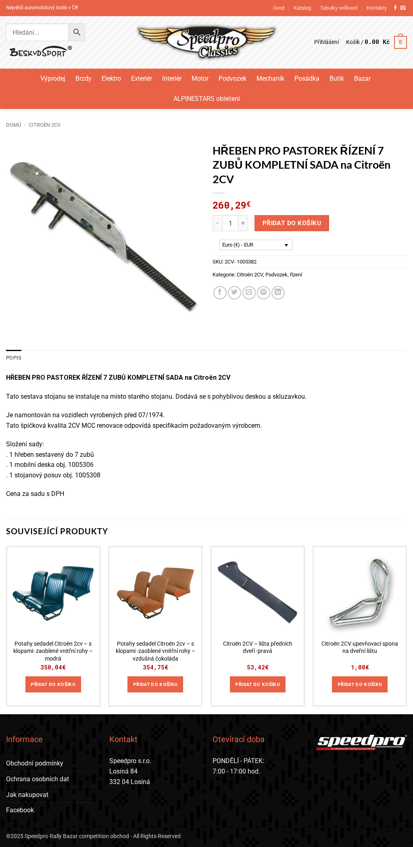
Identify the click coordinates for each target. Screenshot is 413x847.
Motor (200, 78)
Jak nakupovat (27, 795)
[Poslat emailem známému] (249, 292)
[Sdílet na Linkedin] (278, 292)
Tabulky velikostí (339, 8)
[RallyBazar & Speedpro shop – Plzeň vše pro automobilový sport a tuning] (207, 42)
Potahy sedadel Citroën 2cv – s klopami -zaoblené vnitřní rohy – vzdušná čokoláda (155, 651)
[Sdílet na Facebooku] (220, 292)
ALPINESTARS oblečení (206, 98)
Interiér (171, 78)
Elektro (111, 78)
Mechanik (270, 78)
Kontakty (377, 8)
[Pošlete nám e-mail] (402, 8)
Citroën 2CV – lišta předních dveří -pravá (257, 647)
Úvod (278, 8)
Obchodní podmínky (34, 763)
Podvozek (232, 78)
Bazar (362, 78)
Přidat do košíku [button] (53, 684)
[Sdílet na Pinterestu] (263, 292)
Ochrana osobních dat (37, 779)
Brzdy (83, 78)
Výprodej (52, 78)
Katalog (302, 8)
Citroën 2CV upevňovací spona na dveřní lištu (359, 647)
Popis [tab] (13, 358)
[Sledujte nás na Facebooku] (395, 8)
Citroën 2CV (44, 125)
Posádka (306, 78)
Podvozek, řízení (283, 275)
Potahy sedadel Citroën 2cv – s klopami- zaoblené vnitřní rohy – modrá (53, 651)
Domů (13, 125)
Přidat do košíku (292, 223)
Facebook (20, 810)
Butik (337, 78)
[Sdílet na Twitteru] (234, 292)
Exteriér (141, 78)
